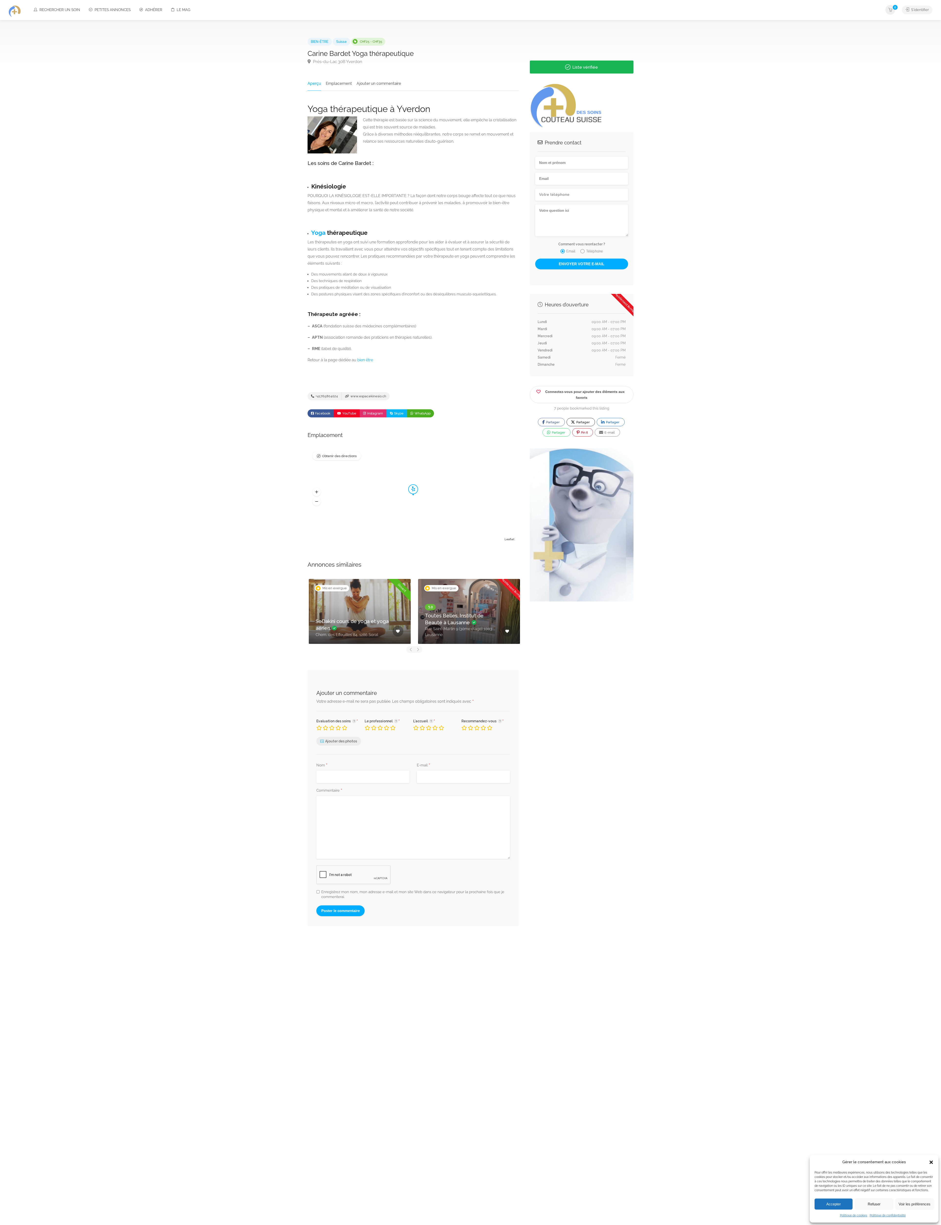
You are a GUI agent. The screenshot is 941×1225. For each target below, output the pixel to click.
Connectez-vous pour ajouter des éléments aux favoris (585, 395)
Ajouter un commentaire (379, 83)
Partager (552, 422)
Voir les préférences (914, 1204)
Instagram (375, 413)
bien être (365, 360)
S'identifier (919, 10)
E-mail (423, 765)
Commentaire (329, 791)
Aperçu (314, 83)
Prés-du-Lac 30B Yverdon (337, 61)
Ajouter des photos (341, 741)
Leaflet (509, 539)
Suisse (341, 42)
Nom (321, 765)
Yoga (318, 232)
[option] (410, 611)
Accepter (833, 1204)
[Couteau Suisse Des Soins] (15, 11)
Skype (398, 413)
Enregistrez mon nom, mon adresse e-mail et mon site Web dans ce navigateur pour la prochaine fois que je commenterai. (412, 894)
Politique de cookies (853, 1215)
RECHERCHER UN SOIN (59, 10)
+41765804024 (326, 396)
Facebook (322, 413)
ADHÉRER (153, 10)
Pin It (584, 432)
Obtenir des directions (339, 456)
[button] (931, 1162)
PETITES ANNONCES (112, 10)
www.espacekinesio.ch (368, 396)
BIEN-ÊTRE (319, 42)
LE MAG (183, 10)
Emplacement (339, 83)
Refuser (874, 1204)
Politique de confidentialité (888, 1215)
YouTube (349, 413)
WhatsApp (422, 413)
